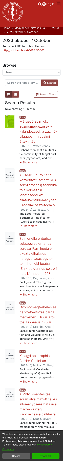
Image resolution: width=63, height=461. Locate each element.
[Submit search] (40, 4)
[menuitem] (44, 4)
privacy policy (44, 444)
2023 (55, 28)
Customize (8, 449)
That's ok (45, 455)
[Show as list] (8, 94)
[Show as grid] (15, 94)
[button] (28, 162)
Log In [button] (50, 4)
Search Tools (47, 94)
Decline (16, 455)
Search (51, 82)
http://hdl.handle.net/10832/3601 (23, 50)
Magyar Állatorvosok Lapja (31, 28)
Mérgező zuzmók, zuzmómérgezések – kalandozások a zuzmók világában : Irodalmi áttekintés (38, 131)
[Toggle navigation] (58, 3)
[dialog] (31, 446)
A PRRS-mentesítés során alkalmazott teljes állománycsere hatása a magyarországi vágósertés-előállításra (38, 404)
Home (6, 28)
